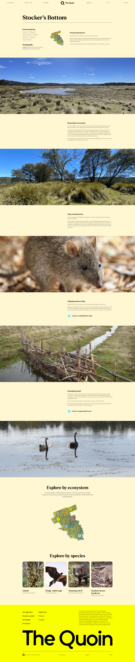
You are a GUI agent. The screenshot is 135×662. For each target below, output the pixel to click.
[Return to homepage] (67, 3)
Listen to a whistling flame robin (82, 316)
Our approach (10, 2)
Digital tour (89, 2)
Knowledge (46, 2)
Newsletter (26, 623)
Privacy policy (62, 654)
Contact (126, 2)
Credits (110, 654)
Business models (28, 2)
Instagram (87, 654)
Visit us (107, 2)
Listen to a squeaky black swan (81, 411)
